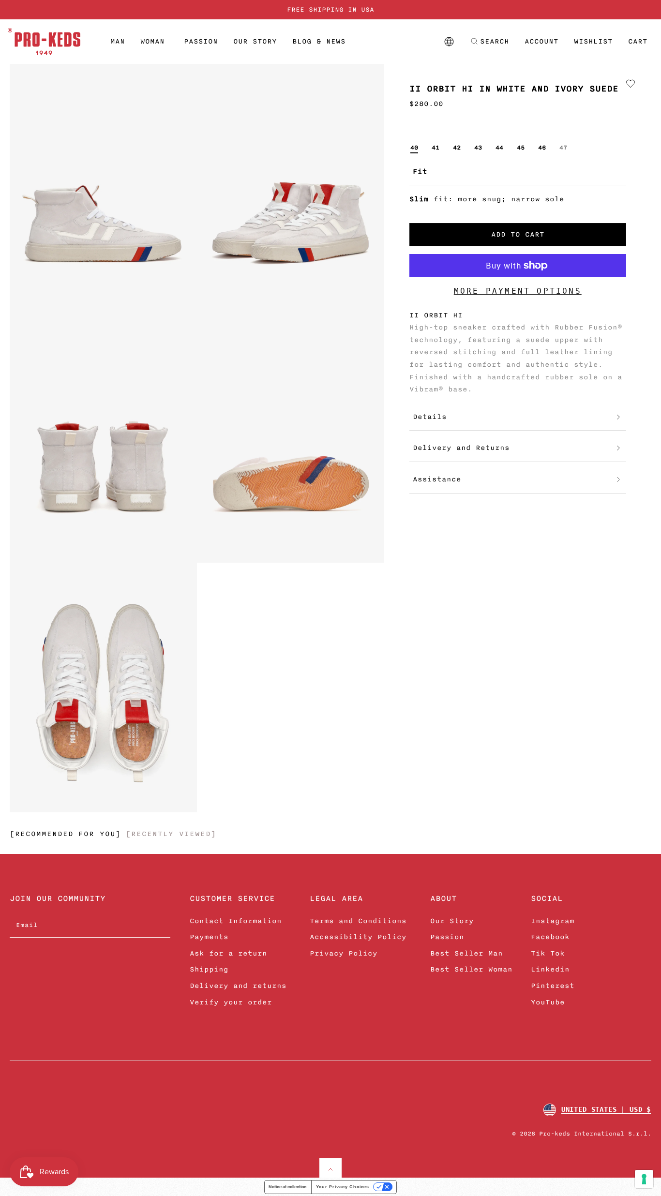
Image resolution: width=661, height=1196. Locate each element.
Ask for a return (228, 953)
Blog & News (319, 41)
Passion (201, 41)
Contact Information (236, 921)
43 (478, 147)
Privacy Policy (343, 953)
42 (457, 147)
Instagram (552, 921)
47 (563, 147)
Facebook (550, 936)
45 (521, 147)
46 (542, 147)
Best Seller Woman (471, 969)
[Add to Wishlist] (630, 83)
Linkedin (550, 969)
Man (117, 41)
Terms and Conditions (358, 921)
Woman (152, 41)
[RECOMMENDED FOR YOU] (65, 833)
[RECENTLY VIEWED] (171, 833)
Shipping (209, 969)
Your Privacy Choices (342, 1186)
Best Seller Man (466, 953)
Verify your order (231, 1002)
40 (414, 147)
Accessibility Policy (358, 936)
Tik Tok (548, 953)
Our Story (255, 41)
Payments (209, 936)
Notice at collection (288, 1186)
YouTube (548, 1002)
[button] (490, 42)
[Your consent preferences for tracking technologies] (644, 1179)
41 (435, 147)
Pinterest (552, 985)
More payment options (518, 291)
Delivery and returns (238, 985)
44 (499, 147)
